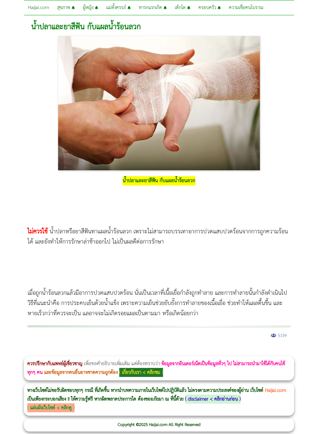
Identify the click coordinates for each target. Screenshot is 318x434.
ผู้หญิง (89, 7)
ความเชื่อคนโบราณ (246, 7)
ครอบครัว (208, 7)
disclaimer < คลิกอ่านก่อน (213, 399)
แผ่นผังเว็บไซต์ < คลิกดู (51, 407)
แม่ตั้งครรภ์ (117, 7)
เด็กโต (181, 7)
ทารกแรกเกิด (151, 7)
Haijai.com (38, 7)
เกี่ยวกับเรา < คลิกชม (141, 372)
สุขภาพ (64, 7)
